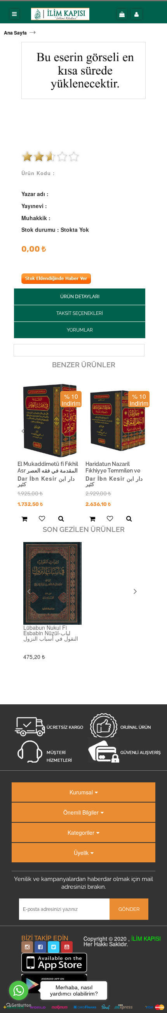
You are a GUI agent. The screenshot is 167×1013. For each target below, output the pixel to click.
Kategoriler (81, 832)
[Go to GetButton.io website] (18, 1005)
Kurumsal (81, 792)
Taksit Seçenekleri (79, 313)
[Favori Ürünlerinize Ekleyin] (41, 519)
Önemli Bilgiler (81, 812)
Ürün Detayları (79, 296)
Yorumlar (80, 330)
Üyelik (81, 853)
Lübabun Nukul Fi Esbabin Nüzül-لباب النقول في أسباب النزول (50, 633)
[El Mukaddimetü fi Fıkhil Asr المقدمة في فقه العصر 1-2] (50, 420)
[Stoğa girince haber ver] (56, 281)
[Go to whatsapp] (18, 990)
